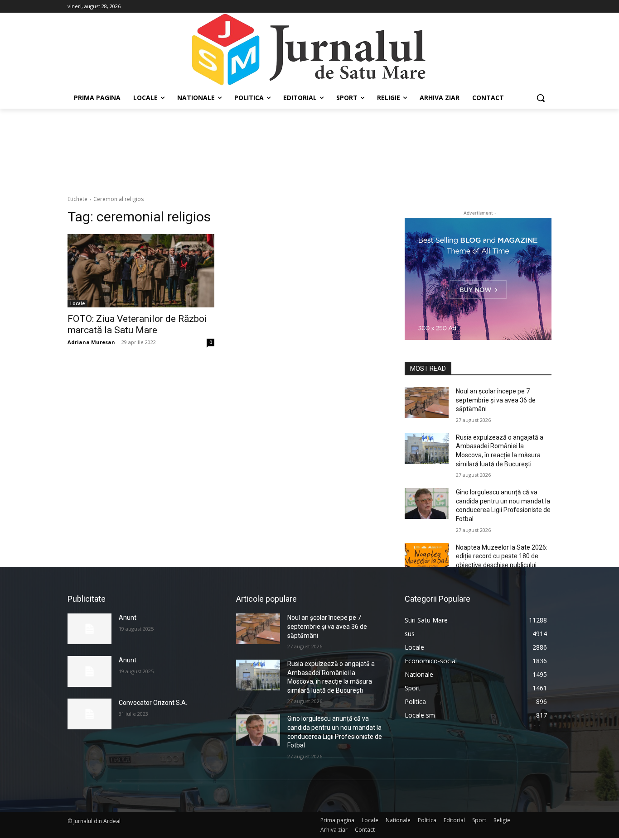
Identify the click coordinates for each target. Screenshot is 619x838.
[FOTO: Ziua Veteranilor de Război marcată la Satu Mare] (141, 270)
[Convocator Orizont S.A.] (89, 714)
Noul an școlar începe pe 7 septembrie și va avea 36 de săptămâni (496, 400)
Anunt (127, 617)
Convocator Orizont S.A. (153, 702)
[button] (540, 98)
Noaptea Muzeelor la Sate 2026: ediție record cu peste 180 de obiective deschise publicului (501, 556)
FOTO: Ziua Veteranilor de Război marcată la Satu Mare (137, 324)
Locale (77, 303)
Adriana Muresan (91, 342)
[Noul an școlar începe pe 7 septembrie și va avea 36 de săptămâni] (427, 402)
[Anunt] (89, 628)
